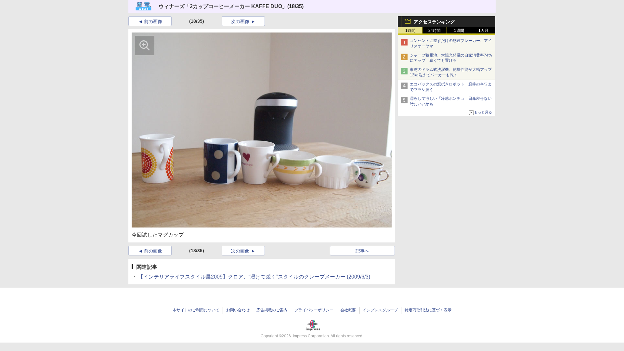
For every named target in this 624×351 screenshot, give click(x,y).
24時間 (434, 30)
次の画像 (240, 21)
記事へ (362, 251)
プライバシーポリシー (313, 310)
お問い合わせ (238, 310)
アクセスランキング (434, 21)
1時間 (410, 30)
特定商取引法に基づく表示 (428, 310)
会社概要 (348, 310)
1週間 (459, 30)
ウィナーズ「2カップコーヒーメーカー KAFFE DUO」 (223, 6)
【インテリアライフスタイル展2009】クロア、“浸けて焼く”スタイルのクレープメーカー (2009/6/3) (253, 277)
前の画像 (153, 21)
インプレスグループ (380, 310)
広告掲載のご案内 (272, 310)
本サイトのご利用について (196, 310)
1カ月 (483, 30)
